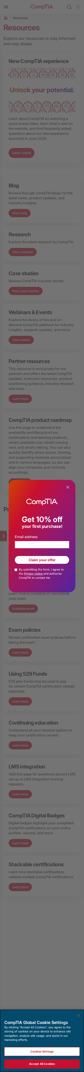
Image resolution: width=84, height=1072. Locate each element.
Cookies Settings (42, 1051)
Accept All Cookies (42, 1064)
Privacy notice (34, 573)
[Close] (79, 1015)
